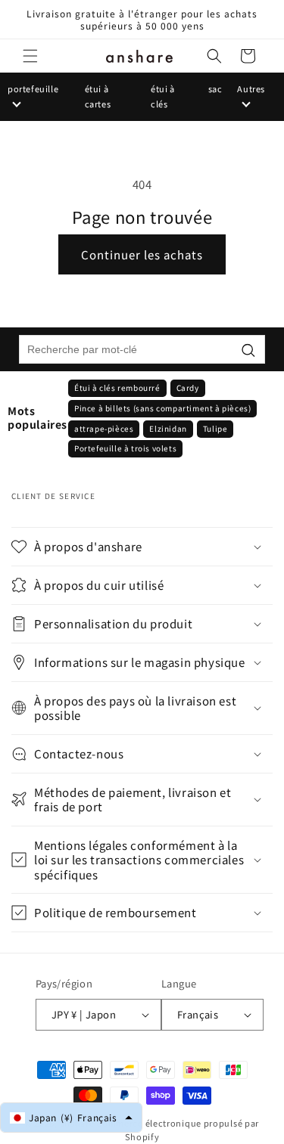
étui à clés (163, 96)
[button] (30, 56)
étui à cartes (98, 96)
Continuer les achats (142, 254)
